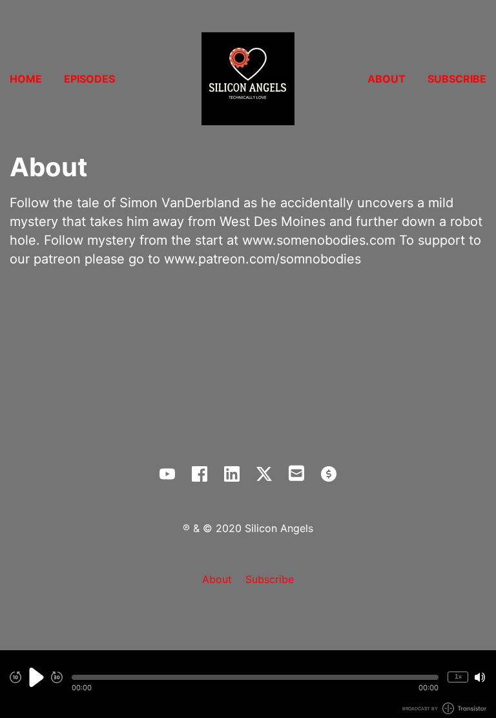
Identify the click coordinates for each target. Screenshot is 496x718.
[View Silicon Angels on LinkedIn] (232, 474)
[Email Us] (296, 472)
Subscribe (457, 78)
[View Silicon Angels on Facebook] (199, 474)
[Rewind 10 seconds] (15, 677)
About (386, 78)
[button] (255, 677)
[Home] (248, 78)
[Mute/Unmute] (480, 677)
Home (26, 78)
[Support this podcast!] (328, 474)
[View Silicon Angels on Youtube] (167, 474)
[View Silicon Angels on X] (264, 474)
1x (458, 676)
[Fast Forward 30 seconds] (57, 677)
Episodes (89, 78)
